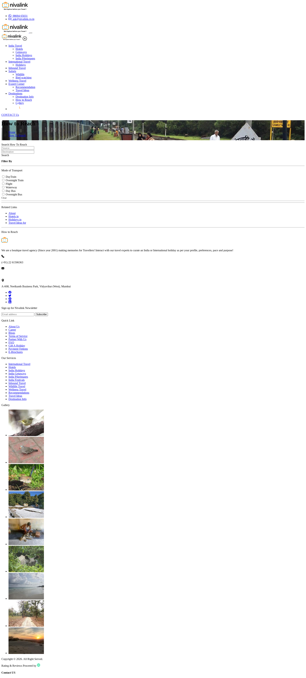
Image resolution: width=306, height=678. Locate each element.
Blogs (11, 332)
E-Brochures (15, 352)
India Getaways (17, 373)
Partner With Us (17, 339)
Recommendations (18, 392)
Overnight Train (15, 180)
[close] (25, 39)
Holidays (21, 64)
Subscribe (41, 314)
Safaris (12, 71)
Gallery (20, 103)
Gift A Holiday (16, 345)
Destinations (15, 93)
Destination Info (25, 96)
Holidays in (14, 219)
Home (11, 132)
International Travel (19, 61)
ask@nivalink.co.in (12, 274)
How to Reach (24, 99)
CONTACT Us (10, 114)
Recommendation (25, 87)
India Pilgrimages (25, 58)
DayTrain (11, 176)
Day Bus (11, 190)
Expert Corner (16, 83)
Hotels (19, 48)
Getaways (21, 52)
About (12, 213)
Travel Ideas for (17, 222)
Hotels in (13, 216)
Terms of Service (17, 336)
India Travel (15, 45)
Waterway (11, 187)
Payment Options (18, 348)
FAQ (11, 342)
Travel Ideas (22, 90)
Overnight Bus (14, 194)
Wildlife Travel (16, 386)
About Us (13, 326)
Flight (9, 183)
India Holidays (24, 55)
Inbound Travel (17, 67)
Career (12, 329)
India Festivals (16, 379)
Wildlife (20, 74)
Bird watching (24, 77)
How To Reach (17, 135)
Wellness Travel (17, 80)
